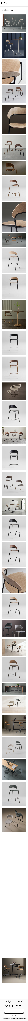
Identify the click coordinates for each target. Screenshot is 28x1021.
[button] (25, 3)
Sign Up (14, 1015)
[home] (11, 3)
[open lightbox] (14, 23)
